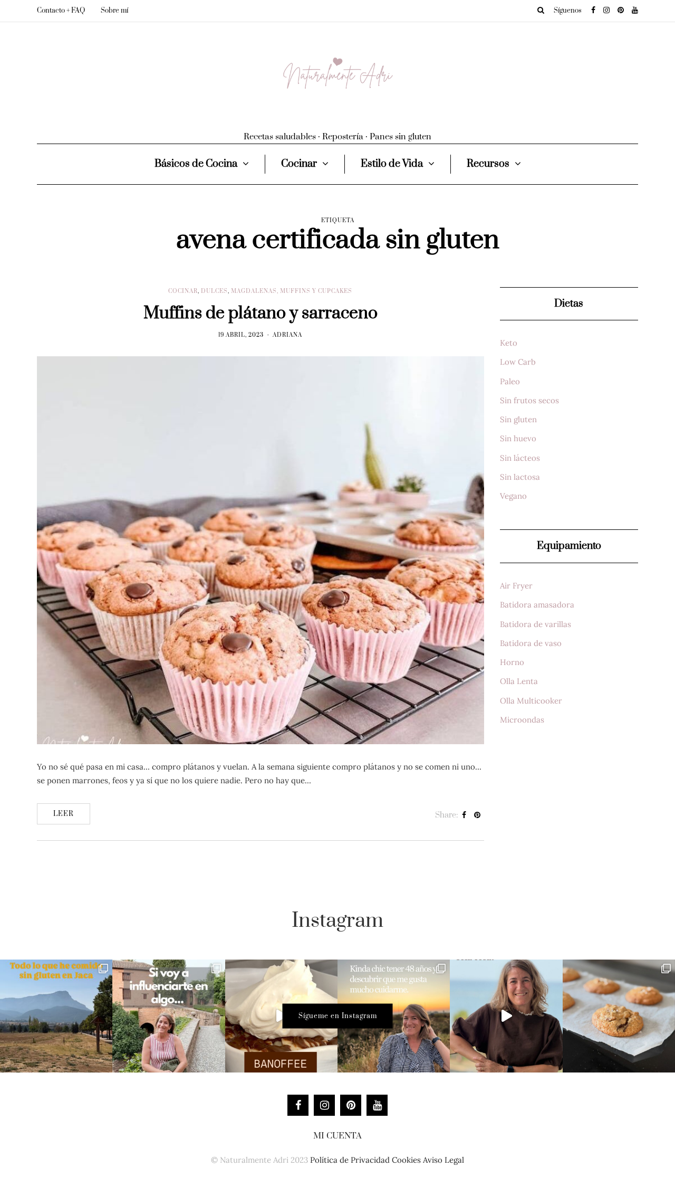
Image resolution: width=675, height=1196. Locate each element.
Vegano (513, 496)
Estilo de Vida (392, 163)
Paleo (510, 381)
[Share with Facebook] (464, 815)
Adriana (287, 335)
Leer (63, 814)
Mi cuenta (337, 1136)
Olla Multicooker (531, 701)
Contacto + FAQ (61, 10)
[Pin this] (477, 815)
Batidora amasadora (537, 605)
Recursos (488, 163)
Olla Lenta (519, 681)
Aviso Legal (443, 1160)
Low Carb (518, 362)
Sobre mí (114, 10)
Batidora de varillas (535, 624)
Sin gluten (518, 419)
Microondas (522, 720)
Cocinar (299, 163)
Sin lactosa (520, 477)
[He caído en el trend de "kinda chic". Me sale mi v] (394, 1016)
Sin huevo (518, 438)
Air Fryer (516, 586)
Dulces (214, 291)
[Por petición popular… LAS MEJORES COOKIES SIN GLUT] (619, 1016)
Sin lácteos (520, 458)
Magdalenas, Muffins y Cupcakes (291, 291)
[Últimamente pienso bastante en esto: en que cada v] (168, 1016)
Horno (512, 662)
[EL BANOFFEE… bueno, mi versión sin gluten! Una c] (281, 1016)
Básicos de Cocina (196, 163)
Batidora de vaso (531, 643)
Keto (508, 343)
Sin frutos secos (529, 400)
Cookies (406, 1160)
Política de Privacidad (350, 1160)
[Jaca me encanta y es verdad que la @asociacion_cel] (56, 1016)
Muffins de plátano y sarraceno (260, 313)
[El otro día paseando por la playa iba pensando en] (506, 1016)
